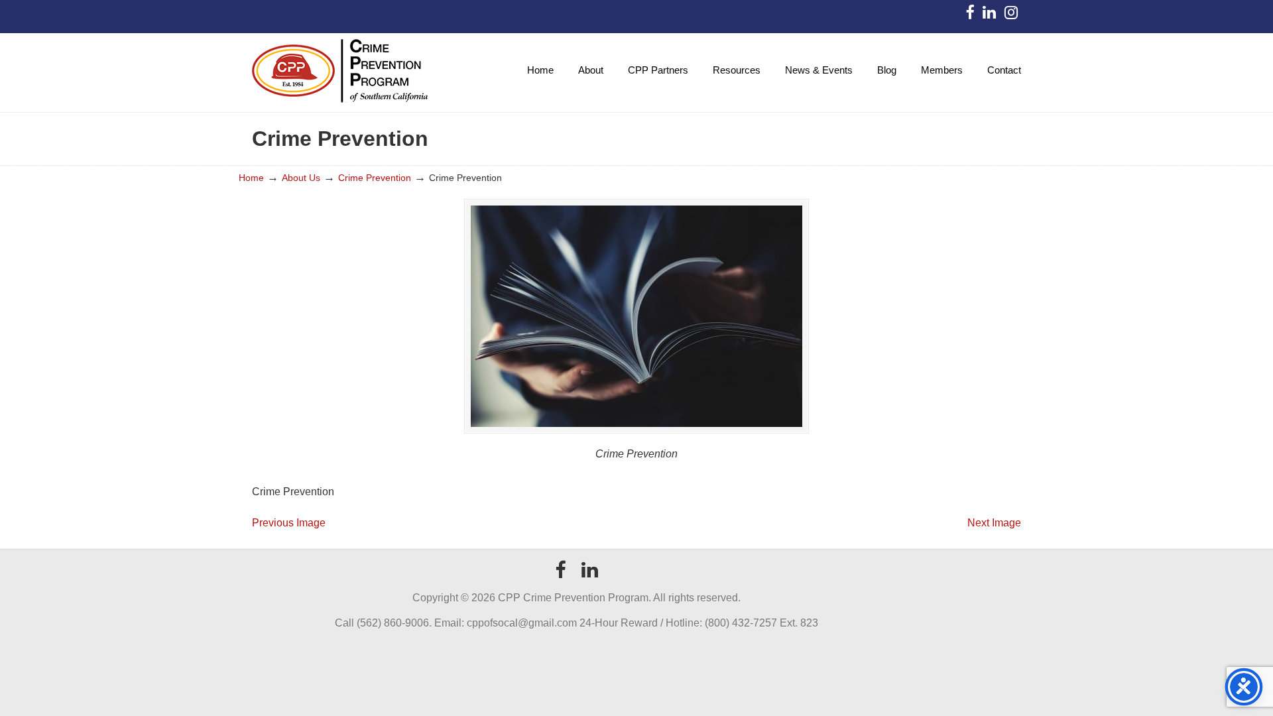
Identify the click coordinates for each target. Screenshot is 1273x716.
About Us (301, 177)
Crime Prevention (374, 177)
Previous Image (289, 522)
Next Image (994, 522)
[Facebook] (969, 15)
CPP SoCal (340, 70)
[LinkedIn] (989, 15)
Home (251, 177)
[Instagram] (1011, 15)
